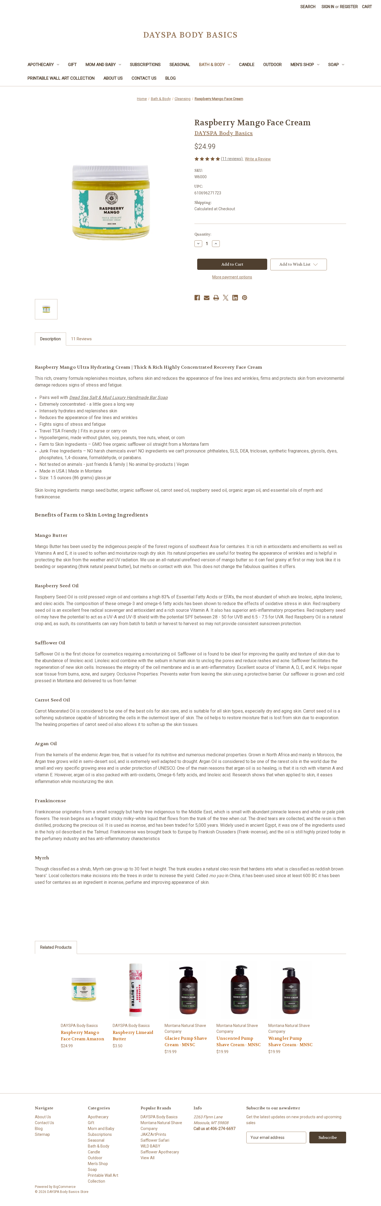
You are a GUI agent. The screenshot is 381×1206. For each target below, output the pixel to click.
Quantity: (202, 234)
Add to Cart (84, 994)
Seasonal (180, 64)
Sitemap (42, 1134)
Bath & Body (212, 64)
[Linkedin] (235, 298)
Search (307, 6)
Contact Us (144, 78)
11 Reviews (81, 338)
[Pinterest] (244, 298)
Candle (246, 64)
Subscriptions (145, 64)
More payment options (232, 277)
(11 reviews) (232, 158)
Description (50, 338)
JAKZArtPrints (153, 1134)
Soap (333, 64)
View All (148, 1158)
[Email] (206, 298)
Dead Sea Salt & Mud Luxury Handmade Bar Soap (118, 397)
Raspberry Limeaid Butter (133, 1036)
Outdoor (272, 64)
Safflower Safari (155, 1140)
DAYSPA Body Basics (159, 1117)
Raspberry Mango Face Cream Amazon (82, 1036)
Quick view (83, 984)
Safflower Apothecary (160, 1152)
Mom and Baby (101, 64)
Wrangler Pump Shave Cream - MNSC (290, 1042)
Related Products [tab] (56, 947)
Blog (170, 78)
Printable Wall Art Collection (61, 78)
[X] (225, 298)
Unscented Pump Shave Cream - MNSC (238, 1042)
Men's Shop (302, 64)
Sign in (328, 6)
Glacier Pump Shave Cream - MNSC (186, 1042)
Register (349, 6)
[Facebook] (197, 298)
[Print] (216, 298)
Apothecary (41, 64)
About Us (113, 78)
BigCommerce (64, 1187)
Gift (72, 64)
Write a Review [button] (258, 159)
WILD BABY (150, 1146)
